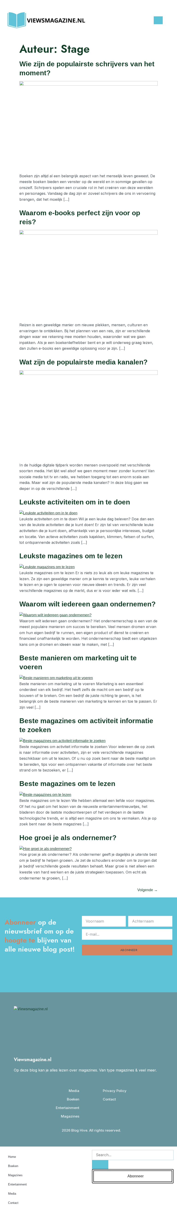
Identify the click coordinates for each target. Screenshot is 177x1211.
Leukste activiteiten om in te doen (74, 502)
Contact (13, 1203)
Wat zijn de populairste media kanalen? (83, 362)
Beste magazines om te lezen (67, 783)
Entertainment (17, 1184)
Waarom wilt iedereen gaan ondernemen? (87, 604)
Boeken (13, 1166)
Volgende (147, 890)
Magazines (15, 1175)
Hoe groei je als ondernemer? (67, 837)
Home (12, 1157)
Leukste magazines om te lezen (70, 556)
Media (12, 1193)
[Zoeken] (100, 1164)
